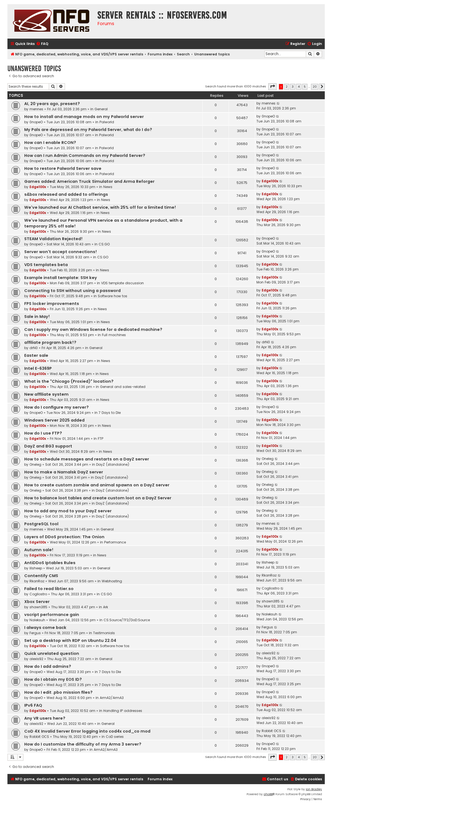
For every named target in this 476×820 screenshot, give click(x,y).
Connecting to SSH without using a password (72, 290)
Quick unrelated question (51, 653)
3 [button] (293, 86)
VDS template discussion (122, 283)
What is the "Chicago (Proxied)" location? (68, 381)
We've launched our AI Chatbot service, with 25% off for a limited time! (100, 207)
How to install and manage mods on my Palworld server (84, 116)
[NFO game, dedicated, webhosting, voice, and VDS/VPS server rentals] (51, 21)
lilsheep (35, 568)
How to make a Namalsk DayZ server (63, 472)
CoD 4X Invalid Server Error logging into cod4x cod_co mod (87, 731)
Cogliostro (38, 594)
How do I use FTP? (43, 433)
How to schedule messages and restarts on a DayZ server (86, 459)
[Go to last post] (278, 103)
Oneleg (35, 464)
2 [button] (287, 86)
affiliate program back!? (50, 342)
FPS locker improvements (51, 303)
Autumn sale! (38, 550)
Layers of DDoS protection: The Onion (64, 537)
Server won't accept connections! (60, 251)
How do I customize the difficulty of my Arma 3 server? (82, 744)
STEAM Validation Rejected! (53, 239)
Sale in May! (37, 316)
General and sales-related (122, 386)
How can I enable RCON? (50, 142)
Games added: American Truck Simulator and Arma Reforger (89, 181)
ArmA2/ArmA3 (112, 697)
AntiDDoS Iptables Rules (49, 563)
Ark (105, 607)
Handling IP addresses (122, 710)
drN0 (33, 347)
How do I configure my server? (56, 407)
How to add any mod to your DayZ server (68, 511)
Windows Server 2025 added (54, 420)
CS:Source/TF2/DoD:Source (127, 620)
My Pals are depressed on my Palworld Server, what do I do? (88, 129)
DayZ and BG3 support (48, 446)
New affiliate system (46, 394)
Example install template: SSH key (60, 277)
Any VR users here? (44, 718)
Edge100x (37, 186)
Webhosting (112, 581)
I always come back (45, 627)
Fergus (35, 633)
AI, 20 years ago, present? (52, 103)
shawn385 (38, 607)
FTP (100, 438)
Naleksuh (37, 620)
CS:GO (104, 244)
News (107, 186)
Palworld (106, 122)
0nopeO (36, 122)
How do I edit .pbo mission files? (58, 692)
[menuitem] (42, 44)
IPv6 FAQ (33, 705)
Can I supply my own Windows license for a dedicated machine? (93, 329)
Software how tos (112, 296)
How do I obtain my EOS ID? (53, 679)
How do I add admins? (47, 666)
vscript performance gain (51, 614)
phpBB (268, 794)
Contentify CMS (41, 575)
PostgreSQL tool (41, 524)
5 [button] (305, 86)
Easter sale (36, 355)
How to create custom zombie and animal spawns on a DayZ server (96, 485)
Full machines (114, 335)
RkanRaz (36, 581)
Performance (115, 542)
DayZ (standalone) (112, 464)
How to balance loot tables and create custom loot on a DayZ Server (97, 498)
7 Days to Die (110, 412)
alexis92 (36, 658)
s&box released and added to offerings (66, 194)
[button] (272, 86)
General (101, 109)
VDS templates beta (46, 264)
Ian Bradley (314, 789)
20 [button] (315, 86)
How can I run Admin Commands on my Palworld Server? (84, 155)
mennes (36, 109)
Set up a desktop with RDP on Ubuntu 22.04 (70, 640)
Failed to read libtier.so (49, 588)
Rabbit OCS (39, 736)
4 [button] (299, 86)
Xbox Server (37, 601)
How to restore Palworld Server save (62, 168)
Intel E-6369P (38, 368)
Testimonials (104, 633)
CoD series (115, 736)
